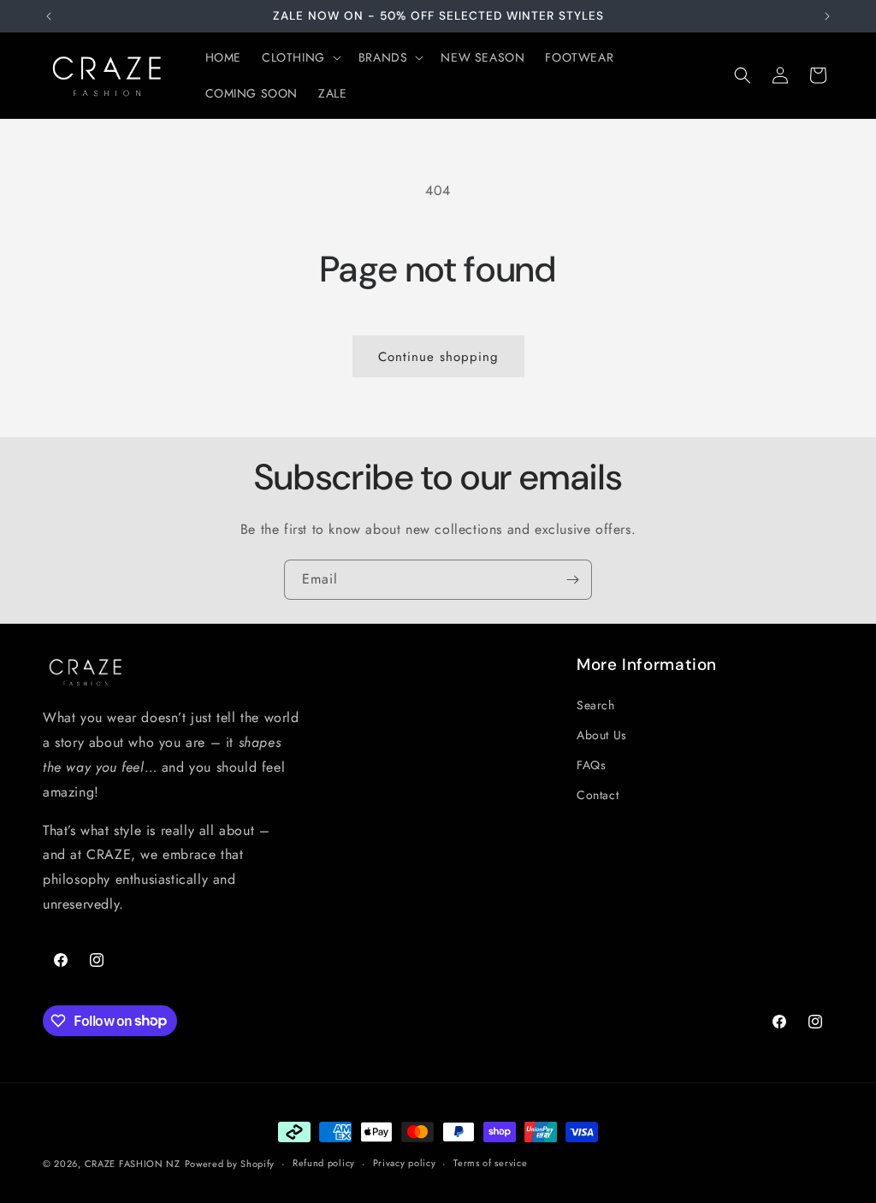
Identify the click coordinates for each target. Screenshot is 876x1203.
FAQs (591, 764)
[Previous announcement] (49, 16)
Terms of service (490, 1163)
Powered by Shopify (230, 1163)
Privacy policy (404, 1163)
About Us (602, 735)
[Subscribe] (572, 580)
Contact (598, 794)
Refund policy (324, 1163)
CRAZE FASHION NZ (133, 1163)
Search (596, 705)
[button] (300, 57)
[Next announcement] (827, 16)
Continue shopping (438, 356)
